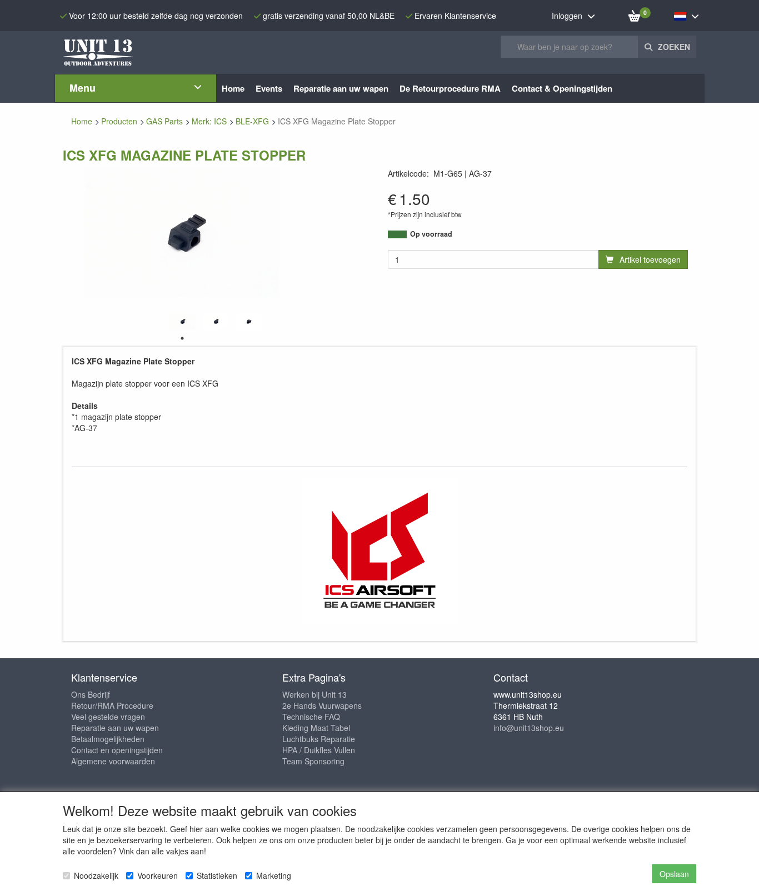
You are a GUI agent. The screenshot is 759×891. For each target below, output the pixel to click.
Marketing (273, 875)
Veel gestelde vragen (108, 716)
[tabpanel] (182, 321)
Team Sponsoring (313, 761)
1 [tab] (182, 338)
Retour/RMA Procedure (112, 705)
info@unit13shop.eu (528, 727)
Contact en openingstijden (117, 749)
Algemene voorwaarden (113, 761)
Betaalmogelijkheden (107, 738)
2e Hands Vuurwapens (322, 705)
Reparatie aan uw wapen (115, 727)
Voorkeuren (157, 875)
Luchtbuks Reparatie (318, 738)
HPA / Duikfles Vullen (318, 749)
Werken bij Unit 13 (314, 694)
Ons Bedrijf (90, 694)
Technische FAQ (311, 716)
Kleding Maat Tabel (316, 727)
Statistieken (217, 875)
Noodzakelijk (96, 875)
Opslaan (674, 873)
